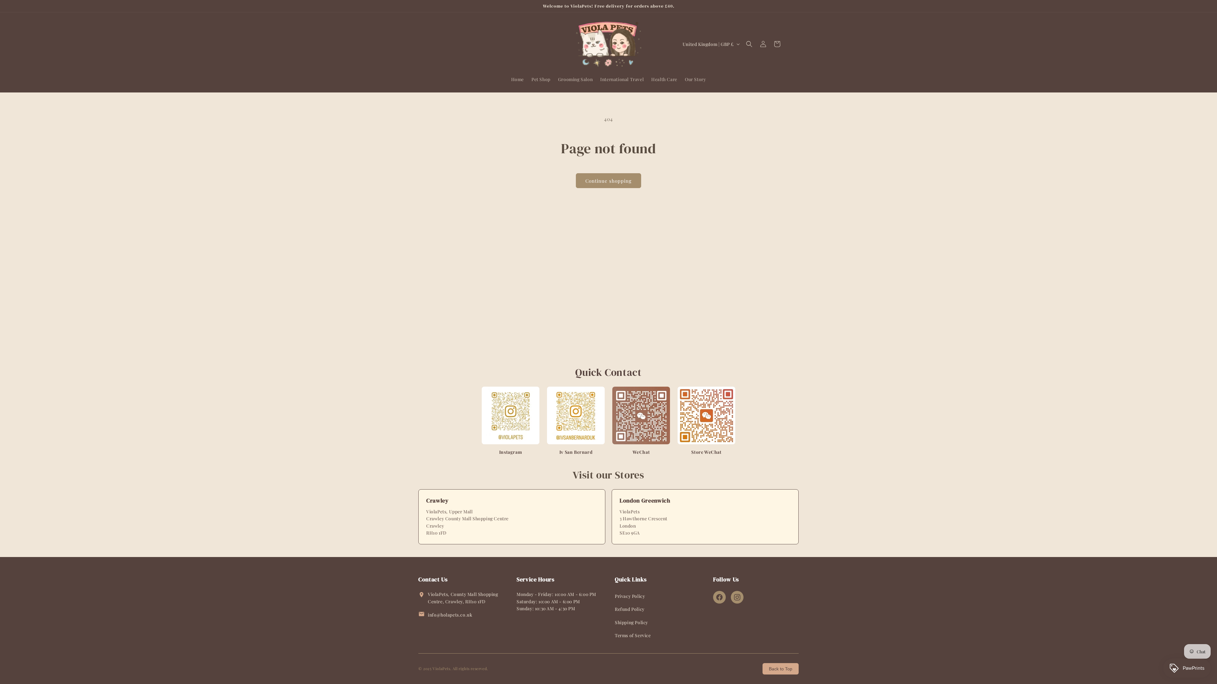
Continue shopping (608, 181)
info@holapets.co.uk (450, 615)
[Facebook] (719, 597)
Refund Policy (630, 609)
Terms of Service (633, 635)
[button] (749, 44)
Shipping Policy (631, 622)
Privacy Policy (630, 596)
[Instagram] (737, 597)
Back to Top (780, 668)
